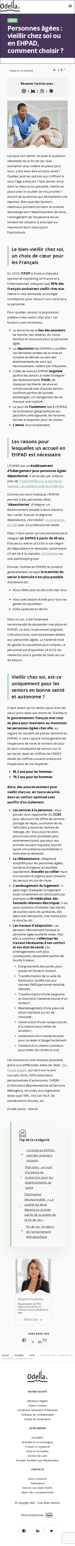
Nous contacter (37, 1478)
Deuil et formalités (37, 1451)
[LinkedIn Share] (39, 1342)
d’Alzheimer (49, 553)
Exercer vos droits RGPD (38, 1488)
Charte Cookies (37, 1405)
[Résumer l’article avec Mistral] (33, 91)
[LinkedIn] (37, 1530)
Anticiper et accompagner (37, 1442)
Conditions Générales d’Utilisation (37, 1410)
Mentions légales (37, 1401)
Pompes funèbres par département (37, 1460)
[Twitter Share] (32, 1342)
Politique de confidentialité (37, 1414)
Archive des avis (37, 1456)
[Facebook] (24, 1530)
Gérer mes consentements (37, 1492)
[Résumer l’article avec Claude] (51, 91)
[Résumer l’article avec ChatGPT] (24, 91)
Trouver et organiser (37, 1446)
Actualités (37, 1437)
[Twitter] (51, 1530)
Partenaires (38, 1483)
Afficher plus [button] (31, 1319)
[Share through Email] (46, 1342)
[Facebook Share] (25, 1342)
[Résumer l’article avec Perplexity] (42, 91)
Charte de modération (37, 1419)
